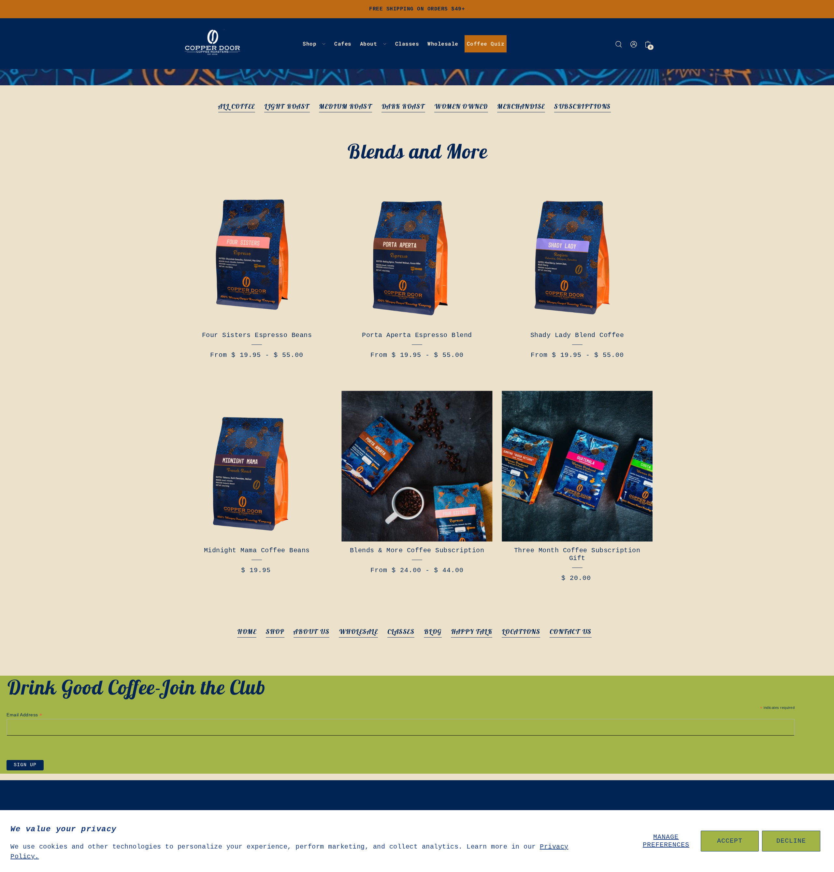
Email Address (24, 715)
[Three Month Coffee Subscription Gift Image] (577, 466)
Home (246, 631)
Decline (791, 841)
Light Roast (287, 106)
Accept (729, 841)
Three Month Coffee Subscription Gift (577, 554)
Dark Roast (403, 106)
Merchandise (521, 106)
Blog (433, 631)
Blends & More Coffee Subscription (417, 550)
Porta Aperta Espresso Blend (417, 335)
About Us (311, 631)
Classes (401, 631)
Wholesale (358, 631)
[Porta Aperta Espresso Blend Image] (416, 251)
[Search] (619, 43)
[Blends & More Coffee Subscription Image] (416, 466)
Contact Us (571, 631)
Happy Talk (471, 631)
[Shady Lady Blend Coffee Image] (577, 251)
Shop (275, 631)
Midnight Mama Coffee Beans (257, 550)
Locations (521, 631)
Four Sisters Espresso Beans (257, 335)
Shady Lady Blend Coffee (577, 335)
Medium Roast (345, 106)
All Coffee (236, 106)
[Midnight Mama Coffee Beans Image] (256, 466)
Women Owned (461, 106)
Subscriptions (582, 106)
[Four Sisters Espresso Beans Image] (256, 251)
